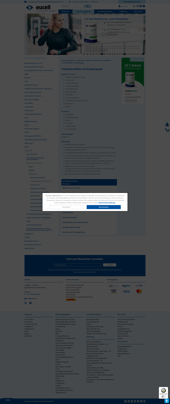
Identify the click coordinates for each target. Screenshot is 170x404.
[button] (66, 207)
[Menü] (167, 388)
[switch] (163, 396)
